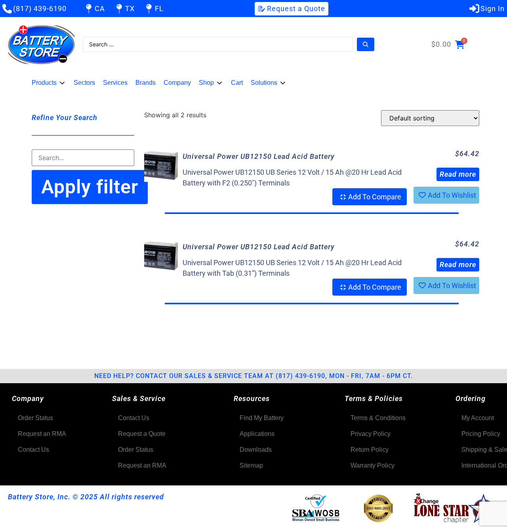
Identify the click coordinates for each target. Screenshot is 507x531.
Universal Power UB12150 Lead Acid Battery (259, 156)
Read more (458, 174)
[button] (49, 83)
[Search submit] (365, 44)
